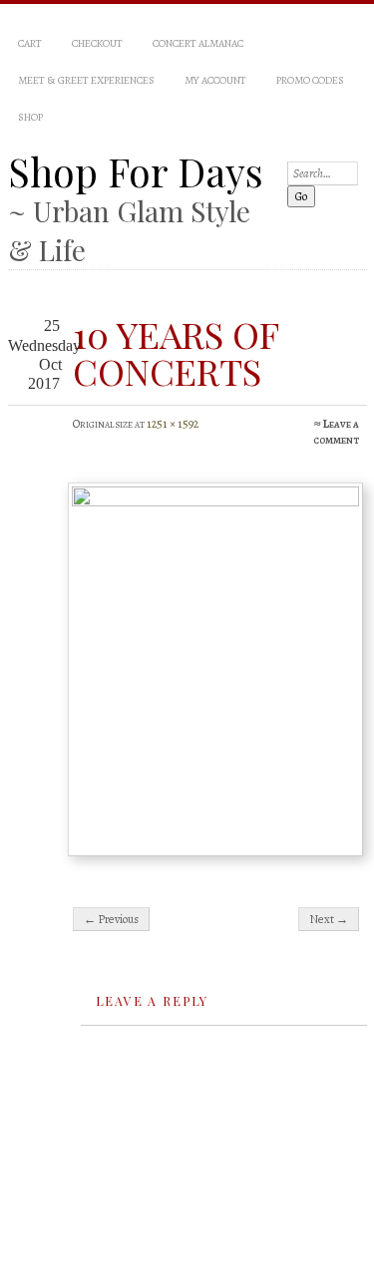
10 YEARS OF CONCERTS (175, 352)
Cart (30, 43)
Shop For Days (135, 171)
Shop (30, 117)
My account (215, 80)
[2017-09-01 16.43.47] (215, 669)
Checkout (97, 43)
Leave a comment (336, 432)
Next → (328, 919)
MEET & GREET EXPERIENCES (86, 80)
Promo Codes (310, 80)
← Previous (111, 919)
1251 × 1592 (172, 424)
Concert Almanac (198, 43)
